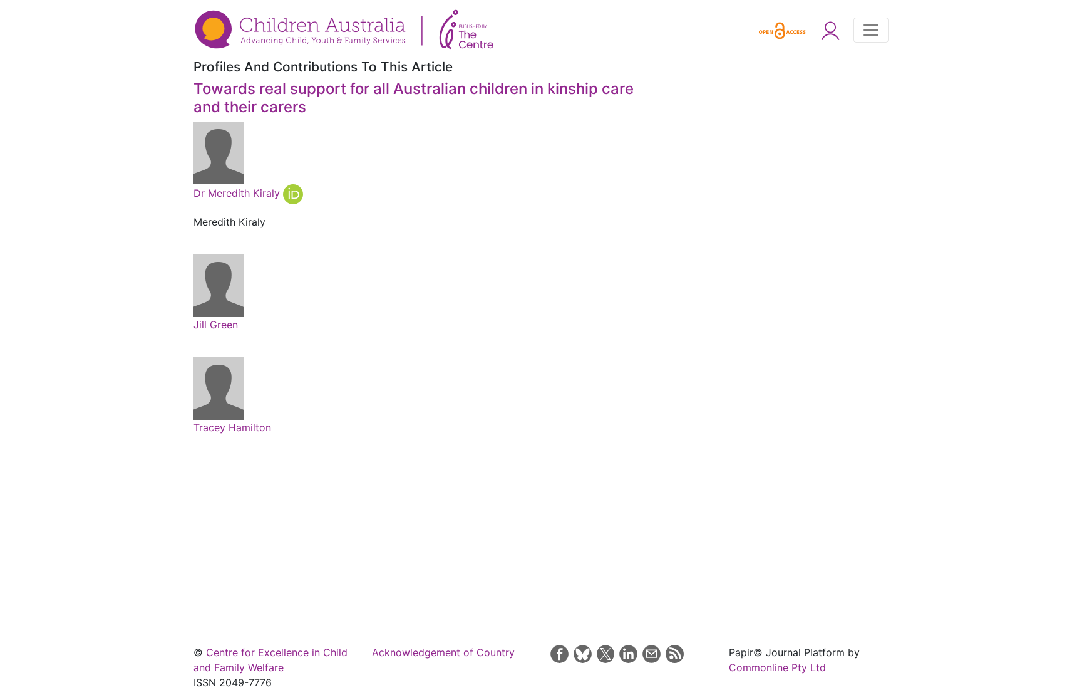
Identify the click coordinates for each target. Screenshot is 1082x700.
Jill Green (215, 324)
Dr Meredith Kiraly (238, 193)
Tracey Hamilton (232, 427)
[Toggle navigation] (871, 30)
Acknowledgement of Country (443, 652)
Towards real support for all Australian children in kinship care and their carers (413, 98)
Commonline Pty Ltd (777, 667)
